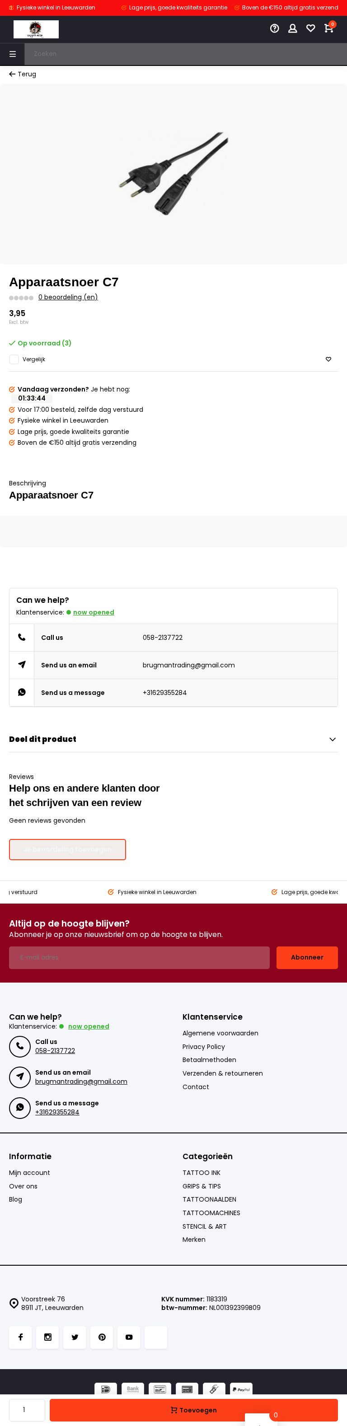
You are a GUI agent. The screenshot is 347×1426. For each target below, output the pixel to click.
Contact (196, 1087)
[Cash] (214, 1390)
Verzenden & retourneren (223, 1073)
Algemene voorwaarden (220, 1033)
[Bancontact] (160, 1390)
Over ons (23, 1186)
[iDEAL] (105, 1390)
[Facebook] (20, 1337)
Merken (194, 1239)
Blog (15, 1199)
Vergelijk (34, 359)
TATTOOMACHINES (211, 1213)
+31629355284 (165, 692)
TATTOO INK (201, 1173)
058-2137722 (163, 637)
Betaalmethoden (209, 1060)
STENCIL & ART (205, 1226)
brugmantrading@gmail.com (189, 665)
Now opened (93, 612)
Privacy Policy (204, 1047)
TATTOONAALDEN (209, 1199)
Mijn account (29, 1173)
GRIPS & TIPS (202, 1186)
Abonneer (307, 957)
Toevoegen (198, 1410)
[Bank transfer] (133, 1390)
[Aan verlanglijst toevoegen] (328, 359)
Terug (27, 74)
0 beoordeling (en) (68, 297)
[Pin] (187, 1390)
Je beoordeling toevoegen (67, 849)
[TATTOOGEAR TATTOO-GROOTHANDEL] (36, 29)
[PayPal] (241, 1390)
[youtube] (128, 1337)
